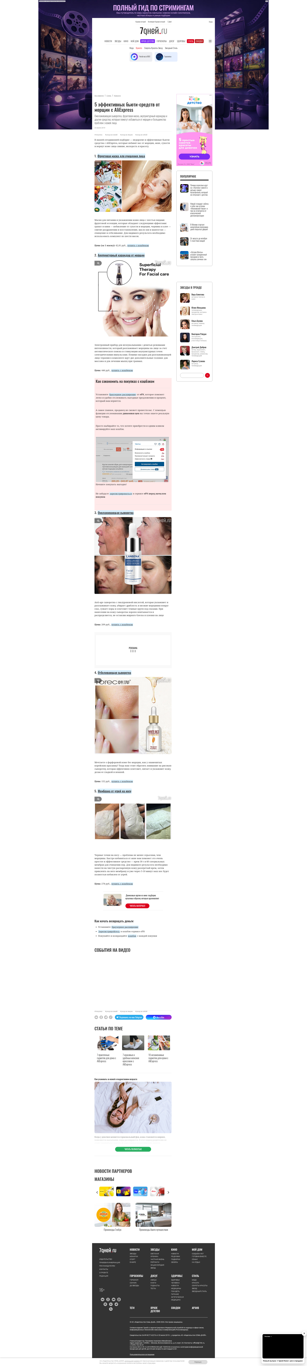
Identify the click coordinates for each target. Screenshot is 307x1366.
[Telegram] (116, 1304)
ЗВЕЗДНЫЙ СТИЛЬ (199, 1291)
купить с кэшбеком (138, 245)
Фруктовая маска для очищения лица (121, 156)
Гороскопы (162, 41)
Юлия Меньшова (199, 307)
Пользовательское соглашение (142, 1354)
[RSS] (111, 1309)
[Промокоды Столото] (107, 1191)
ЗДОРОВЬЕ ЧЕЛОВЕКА (175, 1281)
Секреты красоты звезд (153, 48)
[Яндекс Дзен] (111, 1304)
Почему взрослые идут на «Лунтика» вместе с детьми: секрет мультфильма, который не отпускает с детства (199, 190)
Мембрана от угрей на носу (114, 791)
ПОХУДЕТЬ (175, 1291)
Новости (108, 41)
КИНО (174, 1249)
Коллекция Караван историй (156, 21)
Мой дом (135, 41)
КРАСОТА (195, 1283)
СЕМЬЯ (195, 1259)
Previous (97, 1192)
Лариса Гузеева (198, 361)
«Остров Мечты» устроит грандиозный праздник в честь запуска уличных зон (198, 256)
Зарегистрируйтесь (109, 931)
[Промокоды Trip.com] (141, 1191)
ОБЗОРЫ (174, 1262)
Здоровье (181, 41)
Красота (139, 48)
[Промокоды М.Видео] (158, 1191)
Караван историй (141, 21)
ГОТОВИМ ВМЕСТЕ (199, 1256)
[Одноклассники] (108, 1299)
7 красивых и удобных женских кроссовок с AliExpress (131, 1059)
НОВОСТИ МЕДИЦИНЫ (176, 1287)
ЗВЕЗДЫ (133, 1254)
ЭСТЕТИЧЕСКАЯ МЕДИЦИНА (177, 1298)
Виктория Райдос (199, 334)
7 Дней (169, 21)
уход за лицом (127, 135)
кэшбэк (132, 935)
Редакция (103, 1276)
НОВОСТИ (135, 1249)
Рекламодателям (107, 1266)
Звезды (118, 41)
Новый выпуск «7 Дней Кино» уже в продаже (283, 1361)
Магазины (104, 1179)
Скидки (199, 41)
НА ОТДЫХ (196, 1262)
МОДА (194, 1280)
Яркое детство (147, 41)
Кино (126, 41)
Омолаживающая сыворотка (115, 512)
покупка (99, 135)
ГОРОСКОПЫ (136, 1275)
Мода (132, 48)
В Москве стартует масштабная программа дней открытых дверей (199, 227)
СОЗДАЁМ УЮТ (198, 1254)
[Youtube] (113, 1299)
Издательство (105, 1259)
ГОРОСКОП (134, 1280)
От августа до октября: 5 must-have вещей (198, 239)
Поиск (211, 22)
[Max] (119, 1299)
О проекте (103, 1273)
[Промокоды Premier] (124, 1191)
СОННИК (133, 1283)
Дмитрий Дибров (199, 347)
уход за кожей (111, 135)
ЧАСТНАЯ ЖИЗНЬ (157, 1259)
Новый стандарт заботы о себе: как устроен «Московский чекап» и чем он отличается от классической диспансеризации (199, 210)
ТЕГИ (132, 1307)
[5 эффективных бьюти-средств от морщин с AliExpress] (110, 1017)
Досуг (171, 41)
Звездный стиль (171, 48)
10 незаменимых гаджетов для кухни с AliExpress (158, 1058)
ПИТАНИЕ (175, 1294)
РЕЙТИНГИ (155, 1262)
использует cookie (132, 1361)
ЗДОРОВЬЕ (177, 1275)
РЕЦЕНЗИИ (175, 1256)
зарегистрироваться (121, 493)
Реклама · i (268, 1336)
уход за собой (141, 135)
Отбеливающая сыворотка (114, 672)
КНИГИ (153, 1283)
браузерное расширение (122, 394)
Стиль (190, 41)
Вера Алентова (198, 294)
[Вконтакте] (102, 1299)
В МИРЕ (133, 1262)
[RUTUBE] (105, 1304)
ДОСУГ (154, 1275)
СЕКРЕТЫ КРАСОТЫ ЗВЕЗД (199, 1287)
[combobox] (192, 375)
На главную (99, 96)
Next (168, 1192)
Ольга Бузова (197, 320)
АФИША (154, 1280)
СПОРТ (132, 1259)
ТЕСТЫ (153, 1288)
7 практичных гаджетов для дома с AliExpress (106, 1058)
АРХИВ (195, 1307)
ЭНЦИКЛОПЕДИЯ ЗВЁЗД (157, 1266)
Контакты (103, 1269)
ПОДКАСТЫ (155, 1286)
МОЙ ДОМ (197, 1249)
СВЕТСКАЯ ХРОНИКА (155, 1255)
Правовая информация (109, 1262)
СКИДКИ (175, 1307)
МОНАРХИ (134, 1256)
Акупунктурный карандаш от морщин (121, 255)
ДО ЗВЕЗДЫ (134, 1286)
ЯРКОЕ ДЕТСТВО (155, 1309)
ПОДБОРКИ (175, 1259)
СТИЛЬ (195, 1275)
